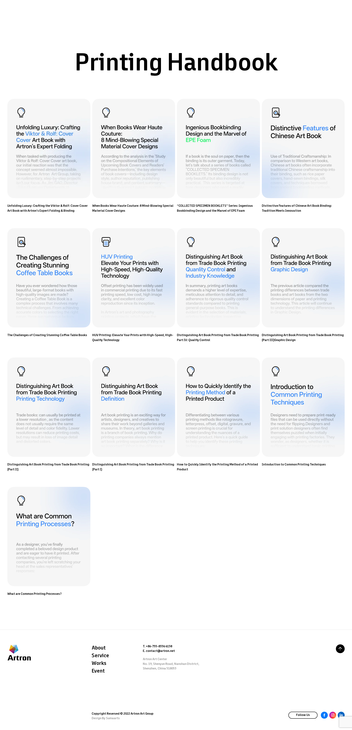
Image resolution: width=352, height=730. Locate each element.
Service (100, 656)
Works (99, 663)
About (99, 648)
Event (98, 671)
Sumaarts (113, 718)
